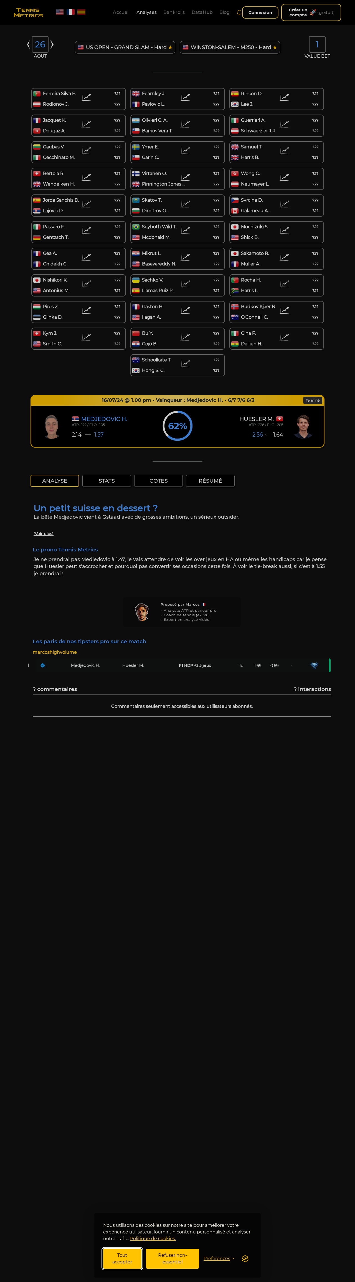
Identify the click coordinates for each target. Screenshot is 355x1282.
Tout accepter (122, 1259)
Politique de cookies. (153, 1238)
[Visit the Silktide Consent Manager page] (245, 1258)
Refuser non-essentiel (172, 1259)
